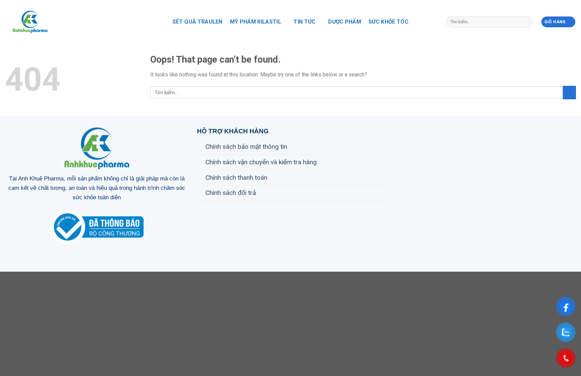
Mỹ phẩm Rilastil (255, 22)
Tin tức (304, 22)
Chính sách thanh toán (236, 177)
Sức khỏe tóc (389, 22)
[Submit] (526, 22)
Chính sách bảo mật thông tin (246, 146)
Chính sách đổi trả (230, 193)
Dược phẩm (344, 22)
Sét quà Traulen (197, 22)
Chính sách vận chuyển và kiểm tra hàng (261, 162)
